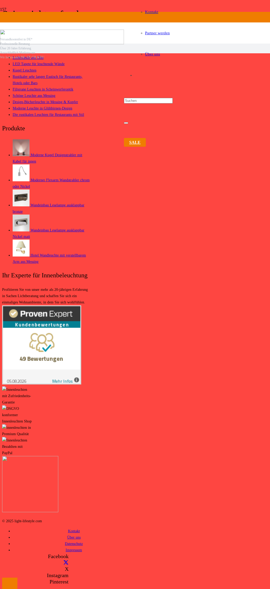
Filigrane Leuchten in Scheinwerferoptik (43, 89)
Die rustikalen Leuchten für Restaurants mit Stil (48, 114)
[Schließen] (126, 123)
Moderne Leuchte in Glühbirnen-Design (42, 108)
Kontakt (74, 531)
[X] (66, 563)
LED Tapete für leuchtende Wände (39, 64)
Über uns (74, 537)
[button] (9, 583)
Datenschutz (74, 544)
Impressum (74, 550)
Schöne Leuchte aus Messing (34, 95)
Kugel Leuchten (24, 70)
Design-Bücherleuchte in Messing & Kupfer (45, 102)
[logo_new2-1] (62, 43)
